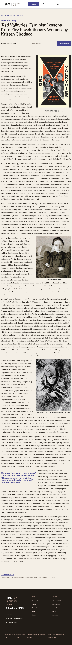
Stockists (55, 615)
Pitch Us (54, 611)
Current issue (36, 601)
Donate (34, 615)
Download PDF (64, 43)
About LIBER (56, 601)
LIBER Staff (56, 604)
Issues (34, 604)
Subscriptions (36, 608)
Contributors (56, 608)
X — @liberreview (11, 622)
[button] (57, 4)
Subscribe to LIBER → (15, 609)
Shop (33, 611)
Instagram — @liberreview (14, 618)
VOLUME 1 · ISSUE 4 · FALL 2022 (12, 15)
